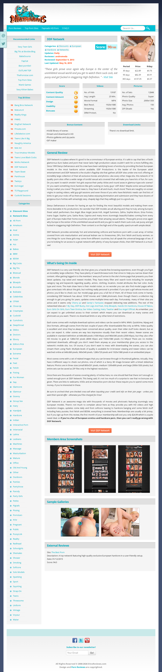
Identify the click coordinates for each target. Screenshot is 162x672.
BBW (15, 253)
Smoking (17, 562)
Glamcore (17, 386)
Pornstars (17, 515)
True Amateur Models (25, 152)
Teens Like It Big (22, 138)
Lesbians (17, 439)
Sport (15, 581)
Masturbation (19, 453)
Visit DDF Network (100, 254)
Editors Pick (18, 344)
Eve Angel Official (126, 309)
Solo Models (19, 572)
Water (16, 619)
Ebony (16, 339)
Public (16, 529)
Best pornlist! (25, 65)
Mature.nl (19, 109)
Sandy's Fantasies (95, 302)
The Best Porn (58, 552)
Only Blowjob (110, 305)
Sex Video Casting (91, 309)
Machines (17, 443)
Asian (15, 239)
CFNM (16, 301)
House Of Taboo (145, 305)
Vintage (16, 610)
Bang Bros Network (24, 105)
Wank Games (25, 84)
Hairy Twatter (107, 309)
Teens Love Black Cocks (26, 157)
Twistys (18, 181)
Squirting (17, 586)
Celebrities (18, 296)
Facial (15, 358)
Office (16, 462)
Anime (16, 234)
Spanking (17, 576)
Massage (17, 448)
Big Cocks (17, 263)
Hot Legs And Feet (94, 305)
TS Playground (21, 190)
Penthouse (20, 176)
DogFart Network (23, 124)
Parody (16, 491)
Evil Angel (19, 185)
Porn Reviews (15, 28)
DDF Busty (80, 305)
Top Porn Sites (31, 28)
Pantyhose (18, 486)
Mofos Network (22, 162)
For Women (18, 377)
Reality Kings (20, 114)
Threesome (18, 600)
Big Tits (16, 268)
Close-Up (17, 306)
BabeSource (25, 56)
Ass (14, 244)
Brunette (17, 287)
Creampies (18, 310)
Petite (16, 500)
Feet (15, 363)
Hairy (15, 405)
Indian (16, 420)
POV (15, 519)
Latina (16, 434)
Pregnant (17, 524)
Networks (64, 49)
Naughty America (23, 143)
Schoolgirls (18, 548)
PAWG (17, 119)
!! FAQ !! (65, 28)
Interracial (17, 429)
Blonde (16, 277)
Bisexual (17, 272)
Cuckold (17, 315)
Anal (15, 230)
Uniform (17, 605)
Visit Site (108, 77)
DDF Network (21, 166)
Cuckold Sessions (23, 195)
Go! (92, 652)
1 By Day (70, 305)
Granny (16, 396)
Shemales (17, 553)
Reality (16, 538)
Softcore (17, 567)
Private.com (20, 128)
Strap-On (17, 591)
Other (16, 472)
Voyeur (16, 614)
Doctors (16, 334)
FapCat (25, 61)
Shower (16, 557)
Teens (16, 595)
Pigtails (16, 505)
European (17, 348)
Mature (16, 458)
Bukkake (17, 291)
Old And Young (20, 467)
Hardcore (17, 415)
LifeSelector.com (22, 133)
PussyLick (17, 534)
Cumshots (18, 320)
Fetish (16, 367)
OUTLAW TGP (25, 70)
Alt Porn (17, 220)
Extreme (17, 353)
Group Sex (18, 401)
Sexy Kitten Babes (24, 89)
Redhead (17, 543)
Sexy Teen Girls (25, 46)
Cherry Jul (76, 302)
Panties (16, 481)
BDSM (16, 258)
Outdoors (17, 477)
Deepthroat (18, 325)
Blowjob (17, 282)
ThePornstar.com (25, 75)
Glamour (17, 391)
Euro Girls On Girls (55, 309)
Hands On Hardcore (127, 305)
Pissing (16, 510)
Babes (16, 249)
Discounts (64, 46)
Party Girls (18, 496)
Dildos (16, 329)
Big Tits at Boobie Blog (25, 51)
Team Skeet (20, 171)
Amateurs (17, 225)
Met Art (18, 147)
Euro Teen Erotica (73, 309)
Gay (15, 382)
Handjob (17, 410)
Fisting (16, 372)
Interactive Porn (20, 424)
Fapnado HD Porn (50, 28)
